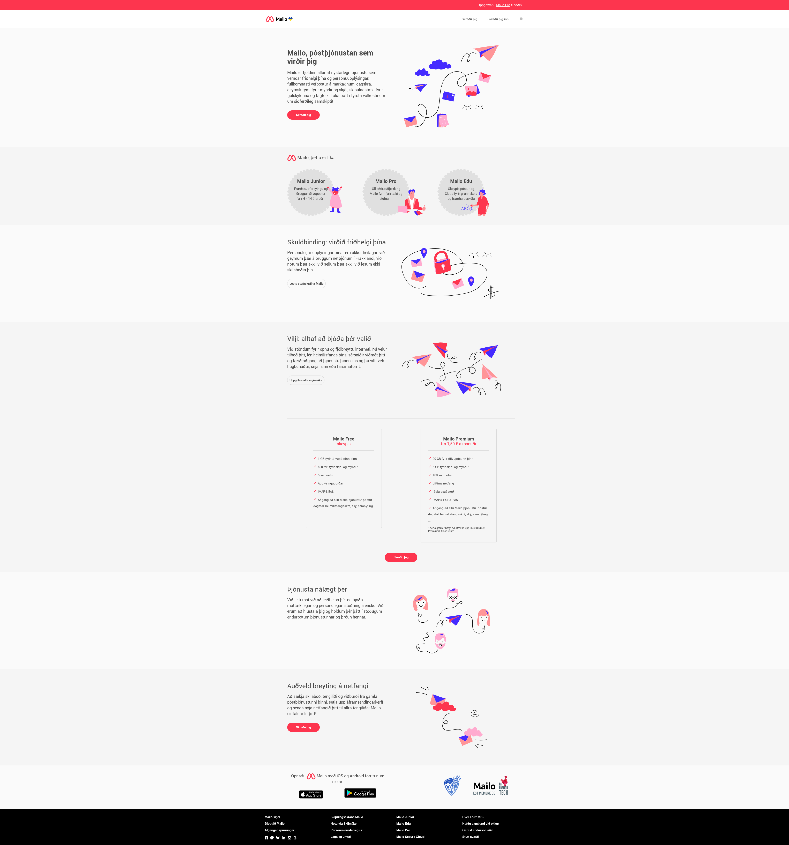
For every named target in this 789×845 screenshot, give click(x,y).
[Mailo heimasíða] (279, 19)
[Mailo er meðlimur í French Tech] (490, 786)
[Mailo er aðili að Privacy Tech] (451, 786)
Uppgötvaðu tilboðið (500, 5)
